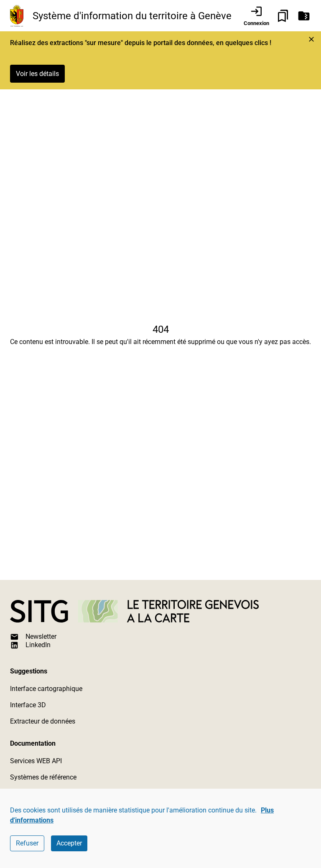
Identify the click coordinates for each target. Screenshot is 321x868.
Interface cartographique (46, 689)
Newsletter (40, 636)
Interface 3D (28, 705)
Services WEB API (36, 761)
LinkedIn (38, 645)
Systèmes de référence (43, 777)
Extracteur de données (42, 721)
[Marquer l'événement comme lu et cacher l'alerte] (311, 39)
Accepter (69, 843)
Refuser (27, 843)
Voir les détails (37, 74)
